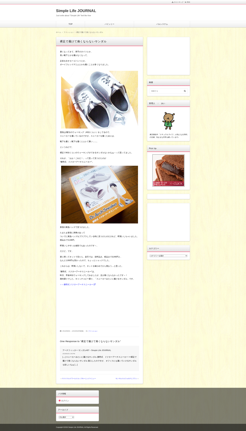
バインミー (109, 24)
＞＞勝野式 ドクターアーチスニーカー (76, 284)
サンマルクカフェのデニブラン (126, 378)
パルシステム (162, 24)
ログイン (65, 401)
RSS (188, 2)
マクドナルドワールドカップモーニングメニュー (79, 378)
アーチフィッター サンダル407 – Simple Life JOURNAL (87, 350)
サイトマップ (178, 2)
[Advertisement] (80, 304)
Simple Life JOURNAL (76, 11)
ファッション (93, 331)
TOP (71, 24)
